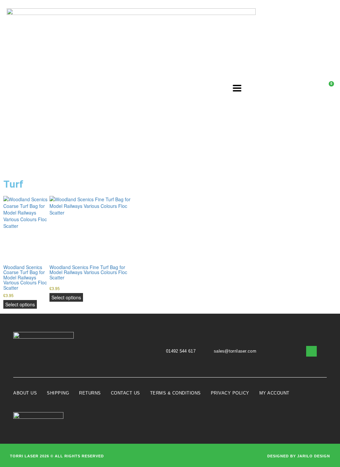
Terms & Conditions (175, 392)
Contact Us (125, 392)
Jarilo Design (313, 456)
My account (274, 392)
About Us (25, 392)
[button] (268, 87)
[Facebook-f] (311, 351)
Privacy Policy (230, 392)
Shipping (58, 392)
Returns (90, 392)
